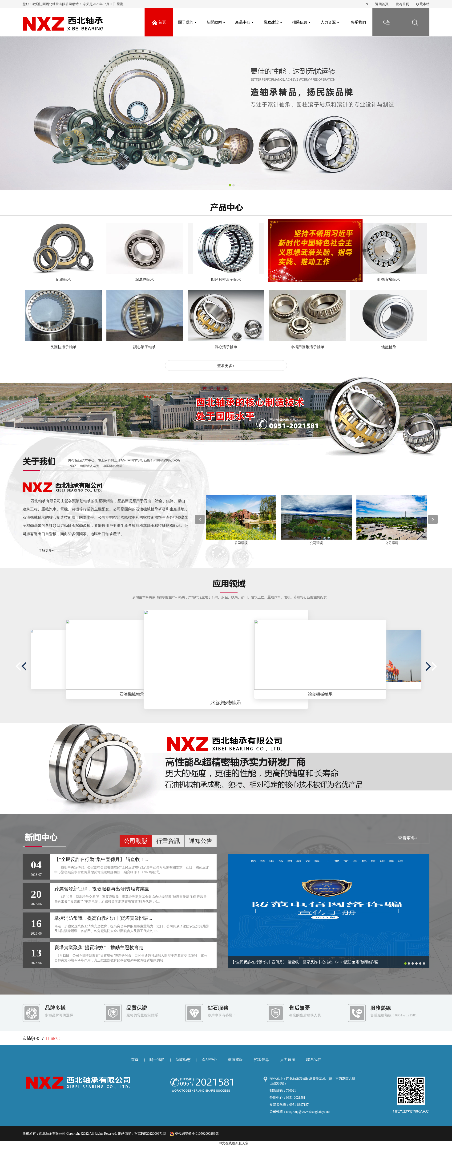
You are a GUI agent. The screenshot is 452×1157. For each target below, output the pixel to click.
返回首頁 (381, 4)
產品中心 (243, 22)
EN (365, 4)
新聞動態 (215, 22)
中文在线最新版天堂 (233, 1143)
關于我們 (186, 22)
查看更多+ (225, 366)
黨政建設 (272, 22)
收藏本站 (422, 4)
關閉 (413, 310)
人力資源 (329, 22)
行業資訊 (168, 841)
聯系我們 (358, 22)
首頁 (134, 1060)
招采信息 (300, 22)
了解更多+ (46, 550)
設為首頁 (402, 4)
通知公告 (200, 841)
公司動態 (135, 841)
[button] (34, 113)
